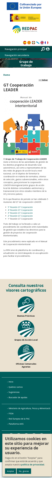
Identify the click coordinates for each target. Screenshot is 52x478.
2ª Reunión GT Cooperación (20, 216)
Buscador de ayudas (18, 397)
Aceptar (10, 471)
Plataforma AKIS (16, 424)
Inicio (11, 381)
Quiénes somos (16, 387)
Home (6, 74)
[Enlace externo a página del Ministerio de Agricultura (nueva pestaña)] (26, 19)
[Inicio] (26, 30)
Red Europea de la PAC (19, 418)
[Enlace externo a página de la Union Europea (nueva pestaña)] (26, 7)
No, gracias (24, 471)
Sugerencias (14, 392)
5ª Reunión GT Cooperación (20, 207)
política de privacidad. (33, 464)
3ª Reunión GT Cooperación (20, 213)
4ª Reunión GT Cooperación (20, 210)
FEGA (11, 413)
